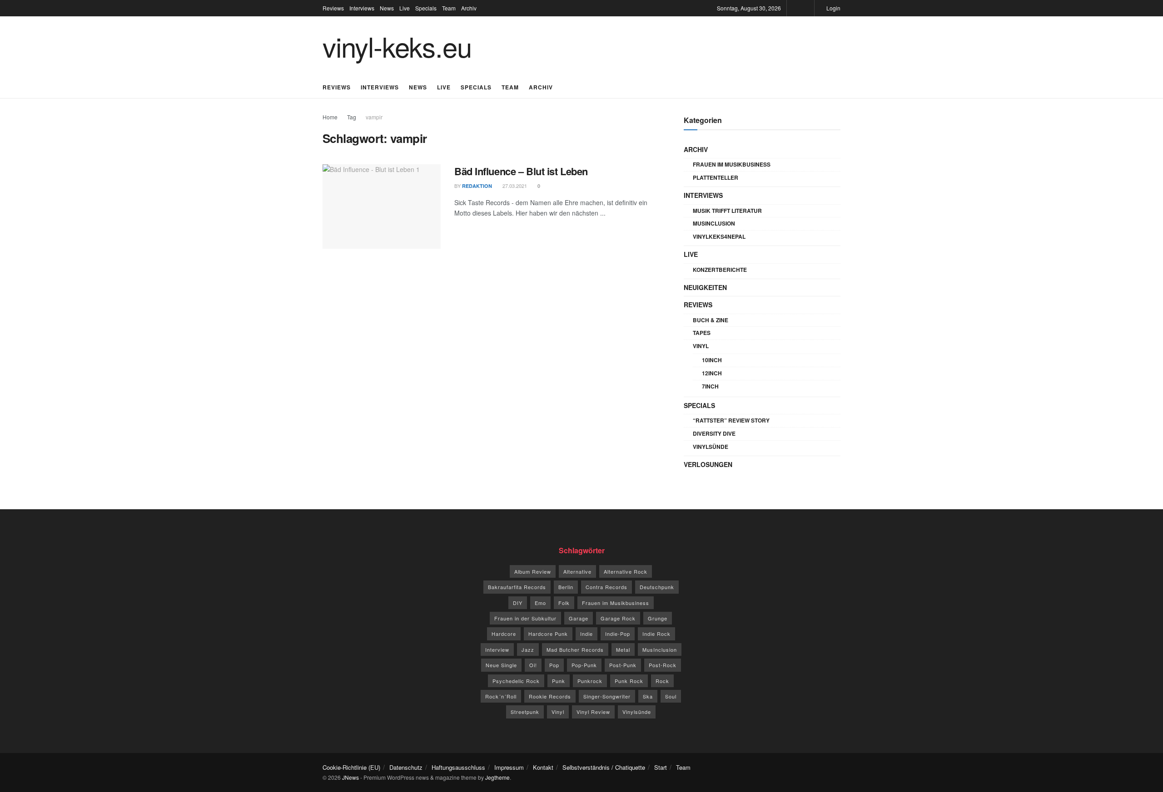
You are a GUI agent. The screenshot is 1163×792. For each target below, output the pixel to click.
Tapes (702, 333)
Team (449, 8)
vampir (374, 117)
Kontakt (543, 767)
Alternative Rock (625, 571)
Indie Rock (656, 633)
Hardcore (504, 633)
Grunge (657, 618)
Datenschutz (405, 767)
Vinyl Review (593, 711)
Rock (662, 680)
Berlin (565, 586)
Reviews (333, 8)
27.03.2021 (514, 185)
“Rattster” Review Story (731, 420)
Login (832, 8)
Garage (578, 618)
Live (404, 8)
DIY (517, 602)
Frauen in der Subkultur (525, 618)
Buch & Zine (710, 320)
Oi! (533, 665)
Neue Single (501, 665)
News (387, 8)
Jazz (528, 649)
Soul (670, 696)
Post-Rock (662, 665)
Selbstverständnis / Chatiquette (603, 767)
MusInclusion (714, 223)
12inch (712, 373)
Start (660, 767)
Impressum (509, 767)
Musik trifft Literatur (727, 211)
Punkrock (589, 680)
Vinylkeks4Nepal (719, 236)
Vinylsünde (710, 447)
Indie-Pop (617, 633)
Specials (426, 8)
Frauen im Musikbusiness (731, 164)
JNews (350, 777)
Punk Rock (629, 680)
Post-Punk (622, 665)
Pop (554, 665)
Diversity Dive (714, 433)
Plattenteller (715, 177)
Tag (351, 117)
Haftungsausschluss (458, 767)
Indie (586, 633)
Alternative (577, 571)
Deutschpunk (657, 586)
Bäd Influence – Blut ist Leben (521, 171)
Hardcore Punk (548, 633)
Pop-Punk (584, 665)
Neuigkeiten (705, 287)
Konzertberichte (720, 270)
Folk (564, 602)
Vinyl (701, 346)
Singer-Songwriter (607, 696)
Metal (623, 649)
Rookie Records (550, 696)
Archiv (469, 8)
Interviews (361, 8)
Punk (558, 680)
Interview (497, 649)
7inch (710, 386)
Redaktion (477, 185)
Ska (648, 696)
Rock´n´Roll (501, 696)
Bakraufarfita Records (517, 586)
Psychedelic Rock (516, 680)
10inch (712, 360)
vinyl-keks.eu (397, 45)
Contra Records (606, 586)
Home (330, 117)
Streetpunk (525, 711)
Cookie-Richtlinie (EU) (351, 767)
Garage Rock (618, 618)
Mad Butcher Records (575, 649)
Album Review (532, 571)
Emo (540, 602)
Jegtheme (497, 777)
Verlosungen (708, 464)
